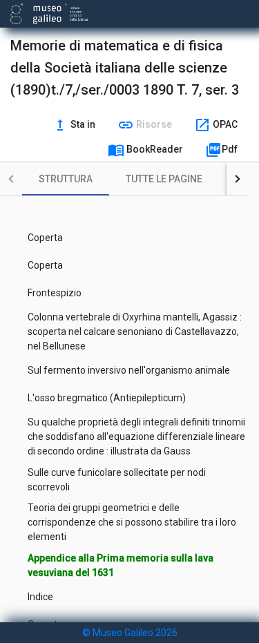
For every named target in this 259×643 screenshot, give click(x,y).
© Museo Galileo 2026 (130, 632)
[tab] (65, 178)
